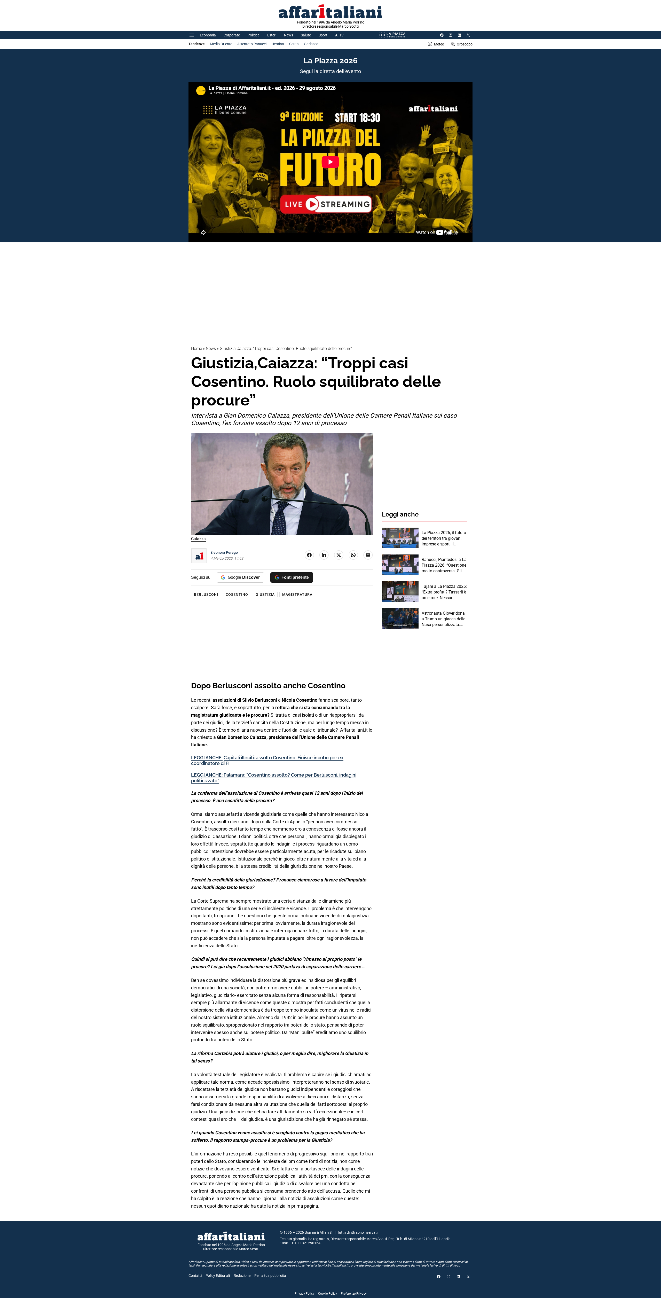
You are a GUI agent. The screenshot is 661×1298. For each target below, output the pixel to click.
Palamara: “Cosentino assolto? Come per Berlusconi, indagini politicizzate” (273, 777)
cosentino (237, 594)
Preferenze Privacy (354, 1293)
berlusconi (206, 594)
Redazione (242, 1275)
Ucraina (278, 44)
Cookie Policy (327, 1293)
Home (196, 348)
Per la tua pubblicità (270, 1275)
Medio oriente (221, 44)
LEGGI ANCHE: (207, 757)
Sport (323, 35)
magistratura (297, 594)
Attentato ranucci (251, 44)
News (288, 35)
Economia (208, 35)
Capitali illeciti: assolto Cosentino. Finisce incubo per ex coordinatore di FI (267, 760)
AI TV (339, 35)
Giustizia (265, 594)
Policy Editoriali (218, 1275)
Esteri (271, 35)
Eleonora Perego (224, 552)
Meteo (439, 44)
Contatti (195, 1275)
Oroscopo (465, 44)
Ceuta (294, 44)
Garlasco (311, 44)
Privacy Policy (304, 1293)
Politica (253, 35)
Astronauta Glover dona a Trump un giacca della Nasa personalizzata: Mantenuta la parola (444, 619)
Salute (306, 35)
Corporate (232, 35)
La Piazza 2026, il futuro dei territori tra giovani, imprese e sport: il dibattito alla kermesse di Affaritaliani (444, 538)
